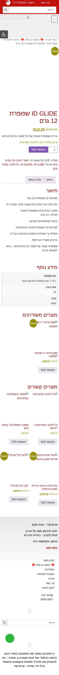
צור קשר (50, 583)
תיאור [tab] (49, 179)
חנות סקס (49, 560)
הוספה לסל (38, 149)
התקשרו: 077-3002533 (24, 2)
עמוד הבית (51, 39)
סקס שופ (51, 547)
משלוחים (49, 569)
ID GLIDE (26, 164)
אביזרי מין (47, 595)
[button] (54, 19)
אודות (51, 578)
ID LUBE (39, 164)
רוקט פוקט (47, 599)
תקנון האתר (48, 587)
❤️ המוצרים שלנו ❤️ (32, 39)
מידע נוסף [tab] (34, 179)
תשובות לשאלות (45, 574)
